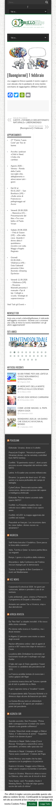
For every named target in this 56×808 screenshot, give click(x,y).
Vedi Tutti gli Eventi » (16, 304)
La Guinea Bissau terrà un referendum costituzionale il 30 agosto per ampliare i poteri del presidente (26, 704)
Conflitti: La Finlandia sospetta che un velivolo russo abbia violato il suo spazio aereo (26, 507)
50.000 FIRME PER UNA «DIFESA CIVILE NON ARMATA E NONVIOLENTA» (33, 376)
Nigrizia (14, 535)
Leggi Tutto (45, 804)
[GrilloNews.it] (28, 26)
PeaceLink (14, 440)
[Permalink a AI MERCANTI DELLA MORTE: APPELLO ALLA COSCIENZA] (11, 393)
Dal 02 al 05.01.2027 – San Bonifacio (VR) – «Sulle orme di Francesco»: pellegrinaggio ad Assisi (18, 196)
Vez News (14, 579)
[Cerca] (47, 2)
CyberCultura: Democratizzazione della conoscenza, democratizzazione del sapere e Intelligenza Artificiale (27, 490)
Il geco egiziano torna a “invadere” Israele (26, 689)
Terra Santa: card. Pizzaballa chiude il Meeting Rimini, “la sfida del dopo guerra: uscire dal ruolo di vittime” (26, 783)
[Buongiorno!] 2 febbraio (31, 127)
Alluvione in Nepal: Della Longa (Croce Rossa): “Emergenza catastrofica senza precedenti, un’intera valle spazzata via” (26, 744)
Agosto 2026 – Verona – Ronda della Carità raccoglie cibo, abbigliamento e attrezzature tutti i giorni (18, 174)
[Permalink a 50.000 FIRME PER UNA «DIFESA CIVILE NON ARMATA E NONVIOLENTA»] (11, 381)
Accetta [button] (32, 804)
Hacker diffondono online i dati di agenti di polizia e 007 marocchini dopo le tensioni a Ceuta (27, 646)
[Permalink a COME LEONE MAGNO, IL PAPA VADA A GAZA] (11, 415)
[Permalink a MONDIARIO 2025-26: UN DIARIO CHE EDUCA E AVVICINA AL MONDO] (11, 426)
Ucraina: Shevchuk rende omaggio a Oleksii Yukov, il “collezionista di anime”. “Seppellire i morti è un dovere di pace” (28, 734)
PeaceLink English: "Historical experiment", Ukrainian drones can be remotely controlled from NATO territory (28, 455)
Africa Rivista (17, 614)
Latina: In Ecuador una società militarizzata (27, 473)
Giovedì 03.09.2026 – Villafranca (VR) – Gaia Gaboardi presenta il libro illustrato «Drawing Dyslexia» (19, 265)
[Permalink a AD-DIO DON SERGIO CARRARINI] (11, 404)
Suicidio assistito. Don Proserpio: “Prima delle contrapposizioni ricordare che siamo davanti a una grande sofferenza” (27, 724)
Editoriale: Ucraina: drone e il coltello (24, 448)
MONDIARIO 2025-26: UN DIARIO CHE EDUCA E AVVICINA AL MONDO (32, 421)
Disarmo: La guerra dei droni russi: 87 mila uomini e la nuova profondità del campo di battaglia (27, 480)
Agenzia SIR (15, 714)
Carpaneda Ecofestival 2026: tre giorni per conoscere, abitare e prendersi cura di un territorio (27, 589)
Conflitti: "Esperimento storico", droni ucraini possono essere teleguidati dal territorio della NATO (28, 465)
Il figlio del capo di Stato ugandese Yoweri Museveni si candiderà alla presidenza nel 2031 (27, 666)
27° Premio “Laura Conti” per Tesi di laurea (18, 143)
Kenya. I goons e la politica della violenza (27, 557)
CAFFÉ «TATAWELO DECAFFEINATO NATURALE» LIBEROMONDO (31, 120)
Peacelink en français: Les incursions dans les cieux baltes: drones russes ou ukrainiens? (27, 525)
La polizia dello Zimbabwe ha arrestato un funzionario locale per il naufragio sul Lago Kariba (27, 656)
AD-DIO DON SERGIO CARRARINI (33, 397)
